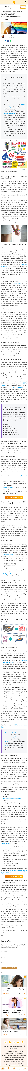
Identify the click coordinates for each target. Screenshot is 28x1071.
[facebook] (5, 1042)
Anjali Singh (8, 36)
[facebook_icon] (8, 41)
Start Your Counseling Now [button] (14, 497)
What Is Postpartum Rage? (10, 1031)
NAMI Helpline (9, 741)
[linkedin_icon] (5, 41)
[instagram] (9, 1042)
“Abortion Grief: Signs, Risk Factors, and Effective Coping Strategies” (13, 1011)
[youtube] (18, 1042)
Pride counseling (18, 387)
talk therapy (5, 843)
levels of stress (16, 283)
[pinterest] (22, 1042)
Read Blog (6, 993)
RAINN (6, 745)
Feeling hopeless (8, 487)
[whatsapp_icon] (10, 41)
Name (3, 957)
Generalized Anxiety (7, 554)
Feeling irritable (7, 574)
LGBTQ (12, 8)
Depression (7, 8)
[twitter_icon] (3, 41)
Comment (4, 951)
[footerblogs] (3, 1068)
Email (3, 962)
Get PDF (24, 7)
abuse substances (9, 113)
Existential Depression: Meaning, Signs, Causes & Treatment (14, 990)
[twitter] (14, 1042)
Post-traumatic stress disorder (12, 799)
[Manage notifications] (24, 1067)
